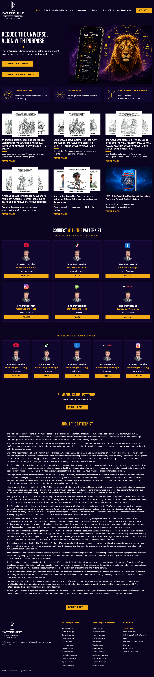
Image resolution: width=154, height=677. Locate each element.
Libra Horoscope (67, 648)
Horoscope (81, 10)
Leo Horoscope (67, 642)
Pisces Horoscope (68, 665)
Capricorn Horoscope (69, 658)
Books (94, 10)
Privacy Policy (128, 648)
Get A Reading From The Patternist (59, 10)
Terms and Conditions (130, 652)
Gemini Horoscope (68, 635)
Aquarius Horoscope (68, 662)
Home (38, 10)
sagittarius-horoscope (69, 655)
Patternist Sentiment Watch (133, 642)
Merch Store (108, 10)
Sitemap (126, 645)
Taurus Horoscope (68, 632)
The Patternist (128, 628)
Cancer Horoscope (68, 638)
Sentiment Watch (124, 10)
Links (125, 638)
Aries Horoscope (67, 628)
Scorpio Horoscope (68, 652)
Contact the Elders (129, 632)
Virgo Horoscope (67, 645)
